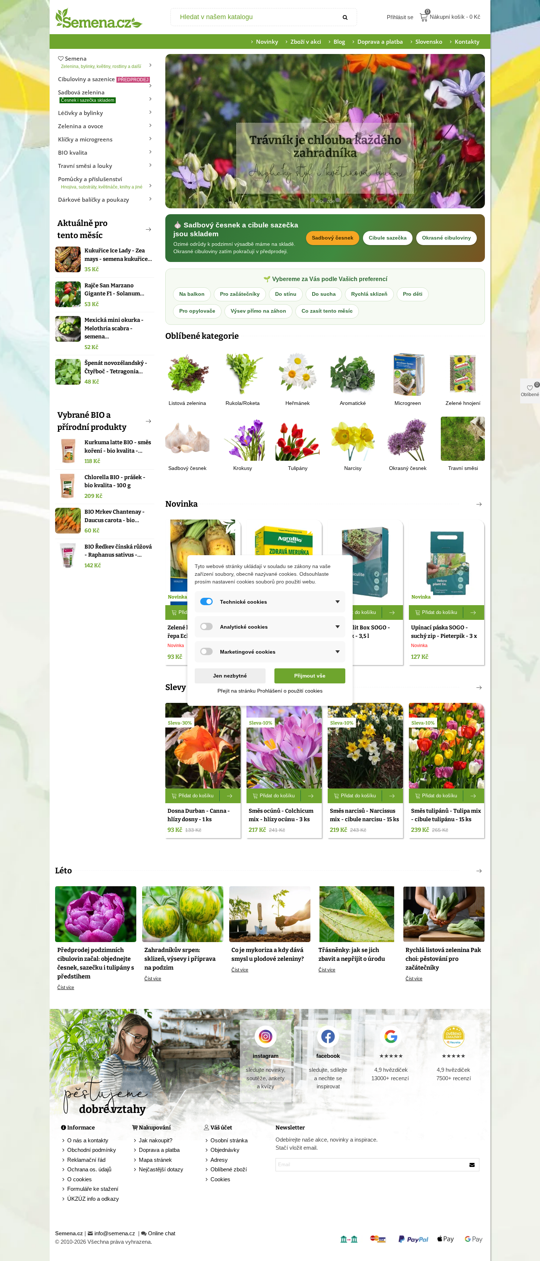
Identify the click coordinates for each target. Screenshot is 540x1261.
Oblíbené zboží (228, 1169)
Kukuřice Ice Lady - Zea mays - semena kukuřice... (118, 254)
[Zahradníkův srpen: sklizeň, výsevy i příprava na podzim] (182, 913)
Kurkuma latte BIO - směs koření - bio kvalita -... (117, 446)
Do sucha (324, 294)
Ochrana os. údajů (89, 1169)
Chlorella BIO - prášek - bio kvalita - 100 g (114, 481)
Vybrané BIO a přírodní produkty (91, 421)
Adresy (219, 1160)
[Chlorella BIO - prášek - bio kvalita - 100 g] (68, 486)
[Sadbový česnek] (187, 438)
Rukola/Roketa (243, 403)
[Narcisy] (353, 438)
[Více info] (392, 612)
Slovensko (428, 41)
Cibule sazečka (388, 238)
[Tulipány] (298, 438)
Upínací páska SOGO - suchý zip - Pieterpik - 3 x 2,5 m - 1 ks (444, 635)
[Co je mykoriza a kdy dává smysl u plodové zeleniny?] (269, 913)
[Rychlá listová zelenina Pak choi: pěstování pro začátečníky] (444, 913)
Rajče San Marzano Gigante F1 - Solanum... (114, 289)
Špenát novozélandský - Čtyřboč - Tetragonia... (115, 367)
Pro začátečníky (240, 294)
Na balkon (192, 294)
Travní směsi (463, 468)
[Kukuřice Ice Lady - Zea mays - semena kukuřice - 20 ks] (68, 259)
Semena (101, 62)
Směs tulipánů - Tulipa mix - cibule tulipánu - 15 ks (446, 815)
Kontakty (467, 41)
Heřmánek (297, 403)
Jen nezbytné (230, 676)
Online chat (161, 1233)
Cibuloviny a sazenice (103, 79)
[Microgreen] (408, 373)
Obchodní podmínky (91, 1150)
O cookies (79, 1179)
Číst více (65, 987)
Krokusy (242, 468)
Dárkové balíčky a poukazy (93, 199)
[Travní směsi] (463, 438)
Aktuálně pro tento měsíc (82, 229)
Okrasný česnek (407, 468)
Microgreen (408, 403)
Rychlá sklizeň (369, 294)
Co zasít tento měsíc (327, 311)
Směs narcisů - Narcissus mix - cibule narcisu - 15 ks (364, 815)
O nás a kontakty (87, 1140)
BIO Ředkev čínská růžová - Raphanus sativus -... (118, 550)
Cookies (220, 1179)
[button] (136, 229)
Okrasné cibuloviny (446, 238)
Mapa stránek (155, 1160)
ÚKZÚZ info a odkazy (93, 1199)
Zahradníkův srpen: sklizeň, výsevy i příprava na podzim (180, 958)
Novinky (267, 41)
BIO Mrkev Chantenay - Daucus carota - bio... (114, 516)
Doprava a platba (380, 41)
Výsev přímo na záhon (258, 311)
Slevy (175, 687)
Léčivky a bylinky (80, 112)
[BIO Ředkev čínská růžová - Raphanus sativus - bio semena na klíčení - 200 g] (68, 555)
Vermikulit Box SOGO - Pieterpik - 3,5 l (360, 631)
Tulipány (297, 468)
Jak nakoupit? (155, 1140)
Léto (63, 871)
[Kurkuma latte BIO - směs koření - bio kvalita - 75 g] (68, 451)
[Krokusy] (242, 438)
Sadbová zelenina (86, 96)
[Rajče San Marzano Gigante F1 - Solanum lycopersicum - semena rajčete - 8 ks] (68, 294)
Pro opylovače (197, 311)
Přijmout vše (309, 676)
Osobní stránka (229, 1140)
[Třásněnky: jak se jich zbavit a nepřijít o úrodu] (356, 913)
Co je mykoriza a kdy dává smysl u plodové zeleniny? (267, 954)
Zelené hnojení (463, 403)
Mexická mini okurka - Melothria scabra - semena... (114, 328)
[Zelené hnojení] (463, 373)
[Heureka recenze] (453, 1036)
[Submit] (346, 17)
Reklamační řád (86, 1160)
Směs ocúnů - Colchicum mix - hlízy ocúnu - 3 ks (281, 815)
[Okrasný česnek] (408, 438)
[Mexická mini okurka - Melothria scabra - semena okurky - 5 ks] (68, 329)
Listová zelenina (187, 403)
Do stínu (285, 294)
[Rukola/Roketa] (242, 373)
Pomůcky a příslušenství (100, 182)
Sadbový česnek (332, 238)
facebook (328, 1056)
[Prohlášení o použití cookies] (207, 1180)
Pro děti (412, 294)
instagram (265, 1056)
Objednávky (225, 1150)
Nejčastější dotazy (161, 1169)
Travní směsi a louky (85, 165)
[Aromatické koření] (353, 373)
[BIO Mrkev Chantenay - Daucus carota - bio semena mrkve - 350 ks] (68, 521)
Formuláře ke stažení (92, 1189)
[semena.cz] (99, 17)
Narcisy (352, 468)
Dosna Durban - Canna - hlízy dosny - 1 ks (199, 815)
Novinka (181, 504)
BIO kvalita (72, 152)
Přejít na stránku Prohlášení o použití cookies (270, 691)
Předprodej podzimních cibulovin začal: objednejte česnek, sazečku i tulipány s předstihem (95, 963)
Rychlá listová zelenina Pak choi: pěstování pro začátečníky (443, 958)
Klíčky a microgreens (85, 139)
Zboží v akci (306, 41)
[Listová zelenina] (187, 373)
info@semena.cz (115, 1233)
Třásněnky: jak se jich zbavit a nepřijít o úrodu (351, 954)
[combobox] (253, 17)
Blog (339, 41)
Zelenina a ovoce (80, 126)
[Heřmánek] (298, 373)
